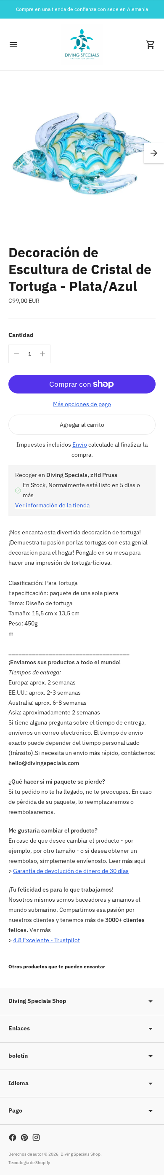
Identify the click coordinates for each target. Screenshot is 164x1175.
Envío (79, 444)
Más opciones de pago (82, 404)
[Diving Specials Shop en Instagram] (36, 1137)
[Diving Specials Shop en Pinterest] (24, 1137)
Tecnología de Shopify (29, 1162)
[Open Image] (82, 153)
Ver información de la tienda (52, 505)
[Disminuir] (16, 354)
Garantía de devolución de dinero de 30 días (71, 871)
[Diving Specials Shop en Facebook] (12, 1137)
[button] (154, 153)
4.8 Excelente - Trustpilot (46, 940)
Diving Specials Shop (81, 1154)
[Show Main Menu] (13, 44)
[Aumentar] (42, 354)
